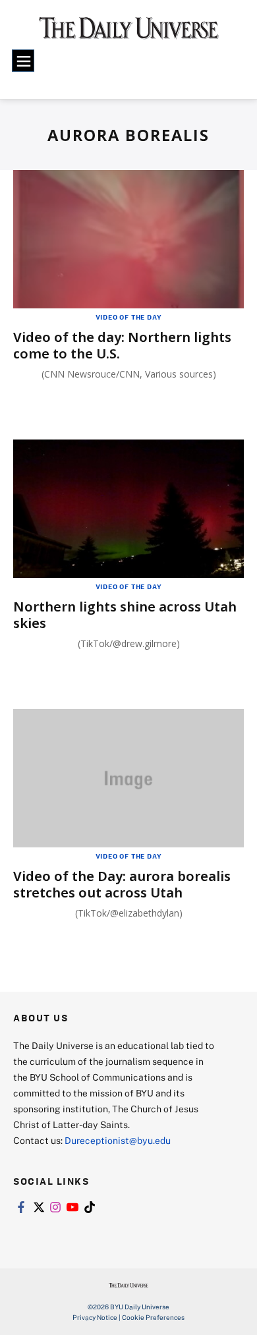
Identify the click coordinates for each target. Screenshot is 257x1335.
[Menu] (23, 60)
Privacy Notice (94, 1317)
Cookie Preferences (153, 1317)
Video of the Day (129, 317)
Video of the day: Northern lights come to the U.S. (122, 345)
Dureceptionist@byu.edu (118, 1140)
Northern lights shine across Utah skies (125, 615)
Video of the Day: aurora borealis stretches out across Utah (122, 884)
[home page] (129, 32)
